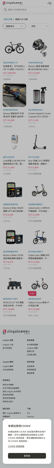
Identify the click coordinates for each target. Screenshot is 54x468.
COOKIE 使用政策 (16, 446)
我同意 (27, 455)
